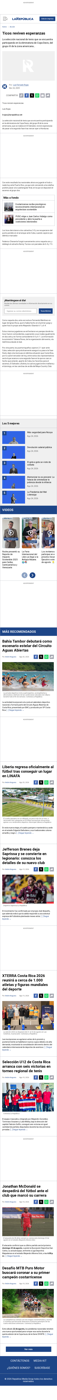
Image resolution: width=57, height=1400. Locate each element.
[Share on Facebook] (27, 95)
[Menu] (5, 19)
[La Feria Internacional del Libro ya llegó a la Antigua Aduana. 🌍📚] (30, 532)
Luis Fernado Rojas (21, 85)
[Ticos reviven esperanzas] (28, 66)
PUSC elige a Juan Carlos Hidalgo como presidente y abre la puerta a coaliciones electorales (34, 219)
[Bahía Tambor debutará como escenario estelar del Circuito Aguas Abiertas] (28, 676)
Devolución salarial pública (39, 447)
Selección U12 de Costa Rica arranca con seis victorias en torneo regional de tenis (26, 1066)
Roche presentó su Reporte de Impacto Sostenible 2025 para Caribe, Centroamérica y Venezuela (11, 559)
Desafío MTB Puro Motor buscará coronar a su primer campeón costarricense (26, 1272)
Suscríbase (42, 1367)
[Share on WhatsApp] (37, 95)
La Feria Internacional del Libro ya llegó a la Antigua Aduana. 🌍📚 (30, 556)
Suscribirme (46, 311)
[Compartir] (48, 95)
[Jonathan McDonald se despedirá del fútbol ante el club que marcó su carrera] (28, 1221)
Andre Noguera (10, 657)
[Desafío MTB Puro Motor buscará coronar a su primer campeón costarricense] (28, 1303)
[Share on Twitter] (32, 95)
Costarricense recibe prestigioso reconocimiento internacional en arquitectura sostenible (30, 207)
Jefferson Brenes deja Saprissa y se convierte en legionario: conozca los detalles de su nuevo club (24, 856)
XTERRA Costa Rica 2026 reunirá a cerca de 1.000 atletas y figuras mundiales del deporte (25, 982)
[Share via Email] (42, 95)
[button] (47, 19)
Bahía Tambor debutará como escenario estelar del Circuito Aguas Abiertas (27, 645)
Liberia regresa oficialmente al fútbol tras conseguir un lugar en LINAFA (28, 771)
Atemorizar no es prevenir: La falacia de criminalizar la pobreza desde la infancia (40, 480)
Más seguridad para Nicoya (39, 432)
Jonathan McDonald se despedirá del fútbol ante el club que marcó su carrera (25, 1191)
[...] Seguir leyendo (14, 710)
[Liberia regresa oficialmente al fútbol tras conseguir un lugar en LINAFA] (28, 802)
